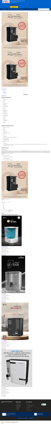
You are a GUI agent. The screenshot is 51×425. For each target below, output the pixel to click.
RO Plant (28, 408)
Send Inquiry (4, 88)
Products (4, 91)
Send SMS (25, 418)
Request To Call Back (4, 89)
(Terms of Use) (17, 421)
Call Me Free (31, 418)
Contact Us (18, 407)
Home (4, 90)
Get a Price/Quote (3, 95)
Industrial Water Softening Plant (30, 405)
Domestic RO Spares (29, 406)
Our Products (18, 406)
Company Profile (19, 405)
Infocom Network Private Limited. (13, 422)
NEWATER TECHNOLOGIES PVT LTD (17, 1)
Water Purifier (5, 92)
